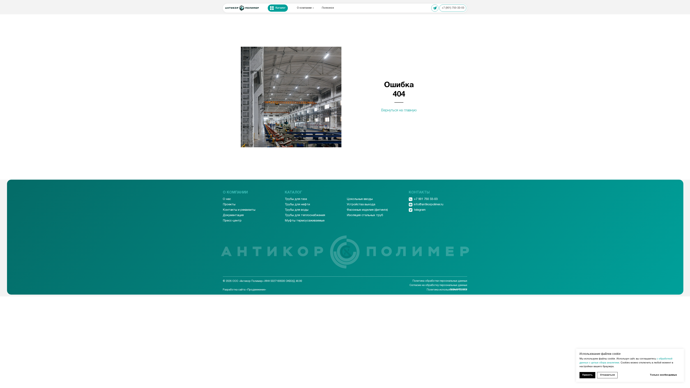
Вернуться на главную (399, 110)
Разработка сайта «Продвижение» (244, 290)
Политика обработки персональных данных (440, 281)
